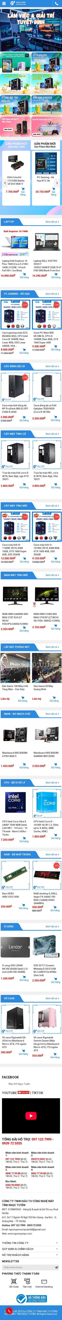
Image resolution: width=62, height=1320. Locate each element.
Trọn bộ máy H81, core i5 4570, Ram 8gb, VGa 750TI (46, 476)
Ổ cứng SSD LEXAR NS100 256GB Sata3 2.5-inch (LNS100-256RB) (15, 968)
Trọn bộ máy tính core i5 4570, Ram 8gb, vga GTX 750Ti (15, 476)
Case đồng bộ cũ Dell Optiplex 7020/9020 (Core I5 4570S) (45, 408)
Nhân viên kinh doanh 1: (17, 1154)
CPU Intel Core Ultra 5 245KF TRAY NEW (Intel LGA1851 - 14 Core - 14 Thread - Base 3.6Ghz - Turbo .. (14, 828)
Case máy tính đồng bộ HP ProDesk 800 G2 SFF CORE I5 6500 (15, 408)
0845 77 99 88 (12, 1173)
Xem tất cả (51, 221)
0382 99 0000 (12, 1185)
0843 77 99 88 (38, 1173)
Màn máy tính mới (16, 575)
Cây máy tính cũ (15, 433)
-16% (56, 517)
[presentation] (5, 183)
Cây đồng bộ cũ (14, 366)
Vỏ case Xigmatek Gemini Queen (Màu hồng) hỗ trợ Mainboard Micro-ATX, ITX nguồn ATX (46, 1044)
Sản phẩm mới (45, 145)
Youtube (10, 1093)
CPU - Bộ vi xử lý (14, 782)
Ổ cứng (9, 926)
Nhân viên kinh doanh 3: (17, 1168)
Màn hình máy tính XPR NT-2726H (44, 180)
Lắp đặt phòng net (17, 647)
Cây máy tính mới (15, 505)
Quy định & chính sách (17, 1249)
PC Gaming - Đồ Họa (17, 293)
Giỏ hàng (23, 193)
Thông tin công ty (15, 1243)
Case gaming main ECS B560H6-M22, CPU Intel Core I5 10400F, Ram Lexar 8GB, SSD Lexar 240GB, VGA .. (15, 339)
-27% (25, 305)
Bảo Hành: (11, 1181)
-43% (56, 865)
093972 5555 (38, 1159)
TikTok (37, 1093)
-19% (56, 305)
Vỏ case (9, 998)
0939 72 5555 (12, 1143)
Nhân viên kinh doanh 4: (42, 1168)
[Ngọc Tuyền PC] (18, 5)
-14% (25, 377)
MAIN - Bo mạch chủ (17, 713)
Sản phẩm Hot (16, 145)
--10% (25, 517)
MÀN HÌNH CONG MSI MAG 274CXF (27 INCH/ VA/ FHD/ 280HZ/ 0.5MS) (47, 617)
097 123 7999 (41, 1139)
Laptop (9, 221)
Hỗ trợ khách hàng (15, 1255)
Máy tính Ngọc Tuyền (19, 1084)
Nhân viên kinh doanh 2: (42, 1154)
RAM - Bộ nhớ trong (17, 854)
